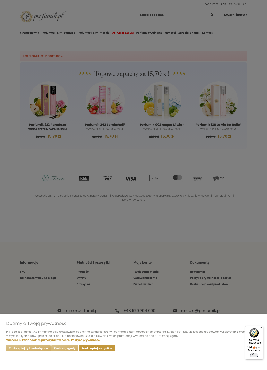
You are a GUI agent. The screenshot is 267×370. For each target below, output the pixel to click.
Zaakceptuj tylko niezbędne (28, 348)
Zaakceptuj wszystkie (97, 348)
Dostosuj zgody (65, 348)
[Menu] (260, 328)
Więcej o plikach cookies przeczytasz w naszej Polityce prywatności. (53, 340)
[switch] (254, 355)
